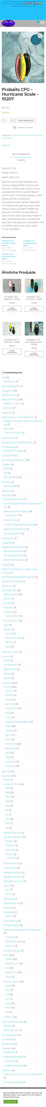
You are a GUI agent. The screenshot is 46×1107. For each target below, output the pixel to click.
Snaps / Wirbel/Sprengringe (18, 524)
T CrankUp (9, 1061)
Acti (7, 889)
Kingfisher (9, 1052)
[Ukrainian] (43, 3)
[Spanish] (39, 3)
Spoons (6, 776)
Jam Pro (9, 704)
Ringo (8, 977)
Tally (7, 757)
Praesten (10, 845)
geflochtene (10, 669)
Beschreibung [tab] (21, 154)
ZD (6, 828)
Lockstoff (6, 543)
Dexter (8, 959)
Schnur (6, 656)
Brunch (9, 690)
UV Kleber (7, 1039)
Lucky (8, 717)
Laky (7, 713)
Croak (8, 699)
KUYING (8, 603)
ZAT (7, 823)
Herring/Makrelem (13, 555)
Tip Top (9, 642)
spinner (8, 408)
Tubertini (8, 612)
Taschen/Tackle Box (12, 1022)
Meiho (7, 429)
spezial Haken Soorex (15, 529)
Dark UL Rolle (12, 616)
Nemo (8, 735)
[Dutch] (24, 3)
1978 (7, 788)
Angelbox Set (9, 395)
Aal (3, 377)
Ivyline (7, 885)
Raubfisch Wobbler (12, 581)
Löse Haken (11, 515)
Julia (7, 1003)
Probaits (6, 145)
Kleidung (7, 491)
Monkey (8, 907)
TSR (7, 819)
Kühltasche (8, 538)
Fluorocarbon (11, 664)
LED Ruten (9, 381)
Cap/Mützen (8, 438)
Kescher (6, 482)
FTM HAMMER (11, 863)
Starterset (10, 748)
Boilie (6, 468)
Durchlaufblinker (13, 837)
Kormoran (9, 899)
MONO (7, 673)
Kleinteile (7, 495)
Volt (7, 1012)
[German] (30, 3)
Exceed (9, 916)
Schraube (10, 850)
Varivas (7, 678)
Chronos (9, 937)
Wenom (9, 946)
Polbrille (6, 565)
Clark (8, 985)
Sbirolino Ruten (10, 652)
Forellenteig (8, 447)
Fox (7, 994)
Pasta (8, 739)
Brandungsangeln (13, 551)
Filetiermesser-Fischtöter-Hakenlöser (23, 1074)
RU (6, 814)
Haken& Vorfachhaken (16, 511)
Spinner (6, 771)
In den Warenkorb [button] (12, 309)
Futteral (8, 1026)
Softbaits (6, 683)
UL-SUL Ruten (11, 620)
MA (7, 805)
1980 (7, 792)
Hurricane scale (18, 135)
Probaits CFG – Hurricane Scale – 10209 (30, 243)
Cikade (9, 695)
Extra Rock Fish (13, 638)
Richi (8, 1008)
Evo (7, 968)
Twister (9, 854)
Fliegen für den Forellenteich (17, 442)
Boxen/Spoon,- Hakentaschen (18, 417)
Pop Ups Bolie (11, 477)
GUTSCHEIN (8, 455)
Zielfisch (8, 1017)
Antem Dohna (11, 784)
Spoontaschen (11, 1030)
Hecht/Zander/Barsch (13, 460)
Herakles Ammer (12, 872)
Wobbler (6, 1048)
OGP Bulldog (10, 921)
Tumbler (9, 761)
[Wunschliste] (31, 23)
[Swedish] (41, 3)
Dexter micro (12, 963)
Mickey (9, 730)
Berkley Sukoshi (12, 833)
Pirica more (11, 972)
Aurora (8, 633)
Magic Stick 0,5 (12, 903)
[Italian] (32, 3)
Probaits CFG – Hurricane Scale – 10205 (9, 256)
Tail (7, 752)
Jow (7, 999)
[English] (26, 3)
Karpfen (6, 464)
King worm (11, 708)
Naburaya (9, 912)
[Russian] (37, 3)
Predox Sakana (12, 925)
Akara (7, 779)
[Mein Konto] (34, 23)
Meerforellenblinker (14, 560)
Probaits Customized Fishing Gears (22, 930)
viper (8, 646)
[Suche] (29, 23)
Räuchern (7, 586)
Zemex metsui (11, 981)
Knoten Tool (10, 520)
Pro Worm (10, 744)
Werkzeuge (8, 1044)
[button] (40, 36)
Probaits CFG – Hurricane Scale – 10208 (9, 243)
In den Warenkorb (25, 120)
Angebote (7, 390)
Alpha (7, 660)
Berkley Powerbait (13, 450)
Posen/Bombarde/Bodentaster (18, 577)
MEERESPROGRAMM (13, 547)
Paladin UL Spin (12, 403)
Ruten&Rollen (9, 590)
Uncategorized (10, 1035)
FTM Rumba (10, 868)
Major (8, 726)
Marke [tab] (21, 160)
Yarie (6, 625)
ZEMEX (7, 629)
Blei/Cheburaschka (14, 499)
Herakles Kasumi (12, 877)
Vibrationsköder (12, 951)
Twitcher (10, 766)
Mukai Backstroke (13, 1056)
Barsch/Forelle (9, 399)
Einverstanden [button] (10, 1102)
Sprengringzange (13, 1082)
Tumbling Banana (13, 1065)
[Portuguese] (35, 3)
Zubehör (6, 1070)
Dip (5, 473)
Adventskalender (11, 386)
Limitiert (11, 858)
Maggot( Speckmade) (17, 721)
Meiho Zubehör (13, 432)
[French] (28, 3)
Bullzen (8, 598)
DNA (7, 801)
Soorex (7, 687)
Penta (8, 894)
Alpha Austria (11, 594)
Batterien (7, 412)
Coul (7, 990)
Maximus (8, 607)
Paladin (9, 841)
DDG (7, 797)
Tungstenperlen (12, 533)
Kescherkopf (10, 486)
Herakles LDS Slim (13, 881)
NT (6, 810)
